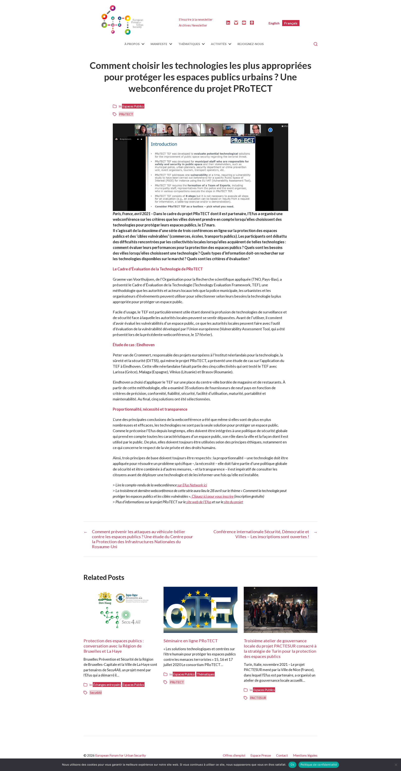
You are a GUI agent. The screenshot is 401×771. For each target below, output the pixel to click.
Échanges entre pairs (107, 684)
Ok (292, 764)
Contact (282, 755)
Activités (218, 44)
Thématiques (189, 44)
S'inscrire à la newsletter (196, 19)
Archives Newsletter (193, 25)
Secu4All (96, 692)
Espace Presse (260, 755)
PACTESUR (258, 698)
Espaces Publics (133, 106)
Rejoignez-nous (250, 44)
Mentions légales (305, 755)
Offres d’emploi (234, 755)
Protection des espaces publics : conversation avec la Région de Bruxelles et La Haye (114, 646)
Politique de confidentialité (319, 764)
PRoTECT (126, 114)
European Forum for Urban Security (120, 755)
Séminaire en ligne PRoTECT (191, 640)
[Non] (396, 765)
